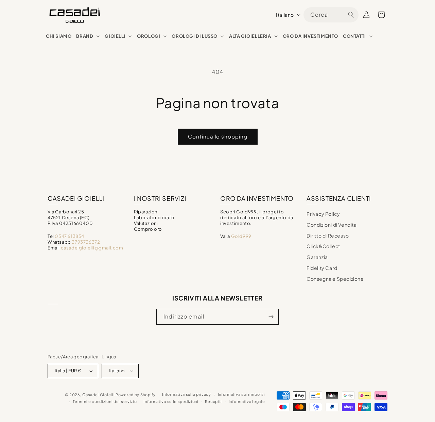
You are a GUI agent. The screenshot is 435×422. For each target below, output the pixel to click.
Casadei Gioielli (98, 394)
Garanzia (317, 257)
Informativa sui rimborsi (241, 394)
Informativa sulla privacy (186, 394)
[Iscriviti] (270, 317)
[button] (88, 36)
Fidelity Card (322, 268)
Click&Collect (323, 246)
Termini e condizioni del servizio (105, 401)
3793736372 (86, 242)
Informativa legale (247, 401)
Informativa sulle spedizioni (170, 401)
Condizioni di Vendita (332, 225)
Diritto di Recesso (328, 235)
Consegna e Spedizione (335, 279)
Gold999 (241, 236)
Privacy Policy (323, 214)
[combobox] (331, 14)
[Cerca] (351, 14)
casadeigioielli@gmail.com (92, 247)
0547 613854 (69, 236)
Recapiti (213, 401)
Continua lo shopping (217, 136)
